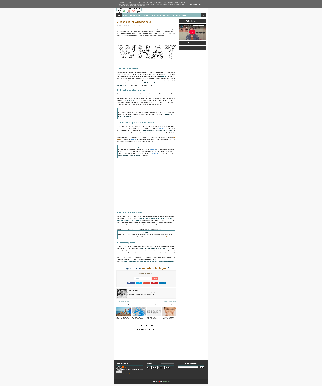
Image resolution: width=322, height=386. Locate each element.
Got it (201, 4)
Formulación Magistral (132, 15)
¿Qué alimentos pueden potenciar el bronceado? (122, 318)
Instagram (161, 268)
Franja (126, 367)
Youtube (146, 268)
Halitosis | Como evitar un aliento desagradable (169, 318)
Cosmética (146, 15)
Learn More (193, 4)
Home (119, 15)
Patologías (176, 15)
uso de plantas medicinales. (160, 236)
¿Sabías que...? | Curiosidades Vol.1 (152, 318)
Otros (184, 15)
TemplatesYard (166, 381)
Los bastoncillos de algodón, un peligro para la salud (138, 319)
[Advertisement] (146, 185)
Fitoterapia (156, 15)
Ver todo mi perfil (126, 373)
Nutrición (166, 15)
